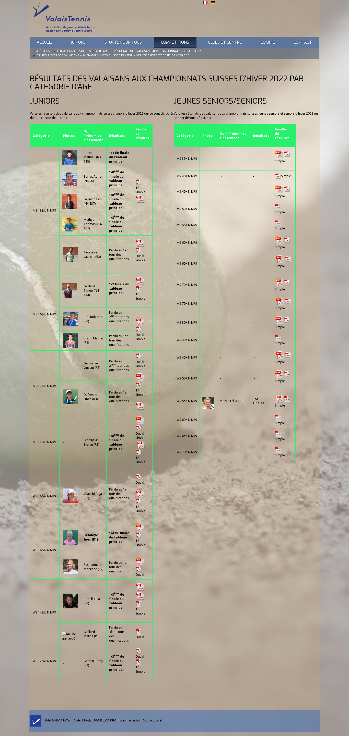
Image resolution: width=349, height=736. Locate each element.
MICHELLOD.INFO (105, 720)
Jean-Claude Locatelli (149, 720)
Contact (303, 42)
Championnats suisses (74, 51)
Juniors (78, 42)
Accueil (44, 42)
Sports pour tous (123, 42)
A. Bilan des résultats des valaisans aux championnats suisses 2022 (148, 51)
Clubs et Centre (225, 42)
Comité (268, 42)
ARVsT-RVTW (62, 720)
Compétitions (175, 42)
